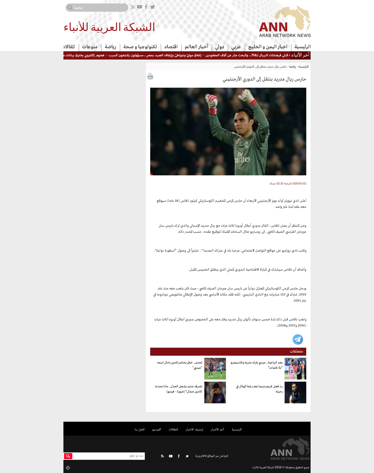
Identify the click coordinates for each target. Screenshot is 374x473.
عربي (236, 47)
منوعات (89, 47)
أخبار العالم (196, 47)
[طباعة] (150, 76)
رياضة (110, 47)
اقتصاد (170, 47)
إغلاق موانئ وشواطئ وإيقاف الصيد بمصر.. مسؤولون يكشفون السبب (168, 55)
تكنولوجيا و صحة (140, 47)
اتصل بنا (140, 430)
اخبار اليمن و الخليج (267, 47)
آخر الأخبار (217, 430)
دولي (219, 47)
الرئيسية (303, 47)
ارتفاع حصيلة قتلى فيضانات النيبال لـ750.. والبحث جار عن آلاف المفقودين (270, 55)
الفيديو (156, 430)
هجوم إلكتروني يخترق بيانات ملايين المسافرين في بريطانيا (79, 55)
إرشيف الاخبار (194, 430)
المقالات (68, 47)
